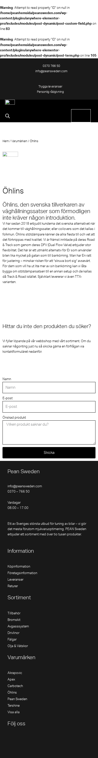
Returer (13, 586)
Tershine (14, 705)
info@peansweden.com (25, 486)
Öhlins (12, 692)
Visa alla (14, 712)
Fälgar (12, 639)
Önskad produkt (14, 417)
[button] (89, 104)
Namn (7, 379)
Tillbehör (14, 613)
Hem (6, 141)
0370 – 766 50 (19, 491)
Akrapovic (15, 672)
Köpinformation (19, 566)
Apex (11, 679)
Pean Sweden (17, 699)
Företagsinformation (22, 573)
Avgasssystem (18, 626)
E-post (8, 398)
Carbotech (15, 686)
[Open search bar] (7, 116)
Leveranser (15, 579)
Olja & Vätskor (18, 646)
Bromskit (14, 619)
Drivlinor (13, 632)
